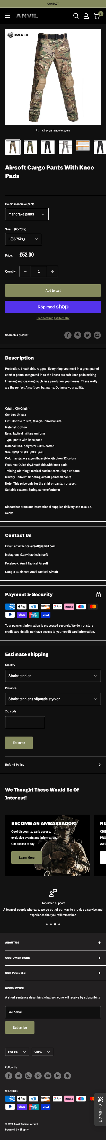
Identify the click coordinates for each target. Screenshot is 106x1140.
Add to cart (53, 290)
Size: (15, 229)
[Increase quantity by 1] (52, 271)
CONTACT (53, 3)
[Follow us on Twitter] (18, 1075)
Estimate (19, 742)
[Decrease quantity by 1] (25, 271)
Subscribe (20, 1027)
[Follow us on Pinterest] (38, 1075)
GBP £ (38, 1051)
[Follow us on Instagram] (28, 1075)
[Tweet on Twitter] (87, 335)
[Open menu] (7, 16)
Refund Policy (14, 764)
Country (10, 665)
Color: (19, 204)
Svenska (12, 1051)
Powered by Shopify (17, 1129)
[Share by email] (97, 335)
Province (10, 688)
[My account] (86, 16)
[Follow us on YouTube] (47, 1075)
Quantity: (10, 271)
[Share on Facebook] (68, 335)
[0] (96, 16)
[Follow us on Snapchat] (67, 1075)
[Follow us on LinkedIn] (57, 1075)
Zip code (10, 711)
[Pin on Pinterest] (77, 335)
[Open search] (76, 16)
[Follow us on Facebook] (8, 1075)
